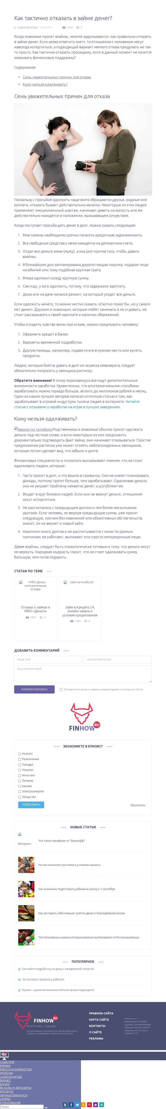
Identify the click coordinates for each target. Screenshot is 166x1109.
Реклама (96, 1038)
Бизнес (5, 1080)
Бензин (26, 786)
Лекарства (28, 796)
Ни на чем (28, 775)
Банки (5, 1084)
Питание (27, 780)
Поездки (27, 764)
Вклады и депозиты (15, 1088)
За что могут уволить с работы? (43, 979)
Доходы (6, 1073)
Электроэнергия (32, 791)
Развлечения (30, 759)
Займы (5, 1099)
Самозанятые (11, 1077)
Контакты (97, 1026)
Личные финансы (14, 1095)
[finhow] (83, 717)
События (7, 1062)
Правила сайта (101, 1013)
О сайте (95, 1032)
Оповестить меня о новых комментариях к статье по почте (103, 689)
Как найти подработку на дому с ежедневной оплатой (58, 969)
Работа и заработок (16, 1069)
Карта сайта (99, 1019)
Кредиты (6, 1091)
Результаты (137, 805)
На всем (27, 753)
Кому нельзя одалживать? (45, 84)
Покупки (27, 769)
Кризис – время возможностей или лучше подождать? (58, 990)
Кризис (5, 1065)
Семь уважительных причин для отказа (57, 77)
